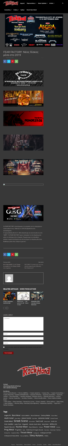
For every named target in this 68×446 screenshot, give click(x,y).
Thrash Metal (26, 432)
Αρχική (22, 3)
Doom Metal (17, 418)
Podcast (41, 427)
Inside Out (54, 421)
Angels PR (7, 415)
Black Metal (16, 415)
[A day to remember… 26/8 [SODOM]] (9, 296)
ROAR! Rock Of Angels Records (34, 430)
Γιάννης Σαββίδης (24, 435)
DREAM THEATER (26, 418)
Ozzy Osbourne (33, 427)
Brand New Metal (32, 10)
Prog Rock (18, 430)
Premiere (58, 427)
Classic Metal (54, 415)
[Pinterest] (12, 61)
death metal (9, 418)
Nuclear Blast (22, 427)
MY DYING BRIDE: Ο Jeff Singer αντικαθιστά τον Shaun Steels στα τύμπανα (11, 266)
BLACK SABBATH (26, 415)
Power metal (49, 427)
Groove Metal (32, 421)
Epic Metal (34, 418)
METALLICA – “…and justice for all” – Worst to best (22, 303)
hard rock (39, 421)
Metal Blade (45, 424)
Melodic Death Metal (35, 424)
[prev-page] (4, 308)
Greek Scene (21, 421)
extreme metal (43, 418)
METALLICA (53, 424)
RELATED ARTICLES (10, 289)
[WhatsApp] (16, 61)
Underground (36, 432)
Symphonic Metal (15, 433)
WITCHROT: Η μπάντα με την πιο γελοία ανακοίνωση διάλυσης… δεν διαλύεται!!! (34, 266)
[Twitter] (8, 61)
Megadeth (25, 424)
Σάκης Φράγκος (36, 435)
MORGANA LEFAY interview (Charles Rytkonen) (35, 303)
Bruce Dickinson (35, 415)
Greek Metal (8, 421)
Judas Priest (18, 424)
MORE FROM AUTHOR (28, 289)
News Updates (42, 3)
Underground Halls (45, 433)
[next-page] (7, 308)
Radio (24, 430)
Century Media (45, 415)
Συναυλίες (7, 10)
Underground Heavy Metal (11, 436)
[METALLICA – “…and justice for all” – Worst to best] (23, 296)
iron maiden (8, 424)
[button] (63, 3)
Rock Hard (46, 430)
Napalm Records (9, 427)
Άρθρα (22, 10)
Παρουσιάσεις (31, 3)
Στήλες (16, 10)
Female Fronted (54, 418)
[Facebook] (5, 61)
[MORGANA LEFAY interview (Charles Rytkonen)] (37, 296)
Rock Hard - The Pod (55, 430)
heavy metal (47, 421)
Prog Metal (9, 430)
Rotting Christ (7, 432)
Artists (51, 3)
